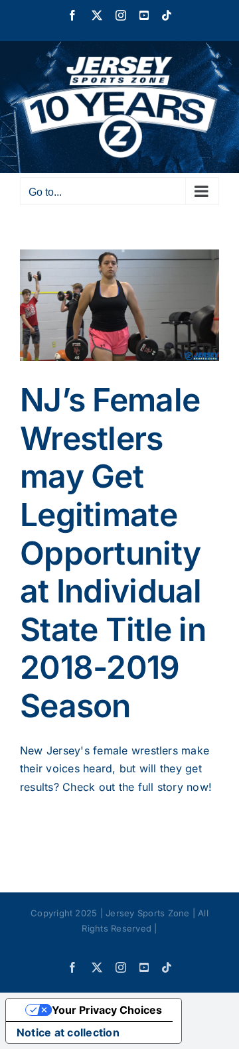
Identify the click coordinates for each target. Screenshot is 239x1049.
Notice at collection (68, 1032)
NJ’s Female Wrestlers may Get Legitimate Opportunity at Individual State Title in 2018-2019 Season (113, 552)
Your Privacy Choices (107, 1009)
